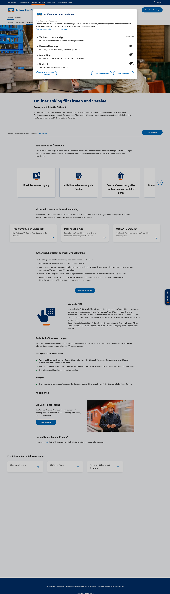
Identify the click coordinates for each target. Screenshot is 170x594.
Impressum (63, 29)
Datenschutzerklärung (45, 29)
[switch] (131, 46)
